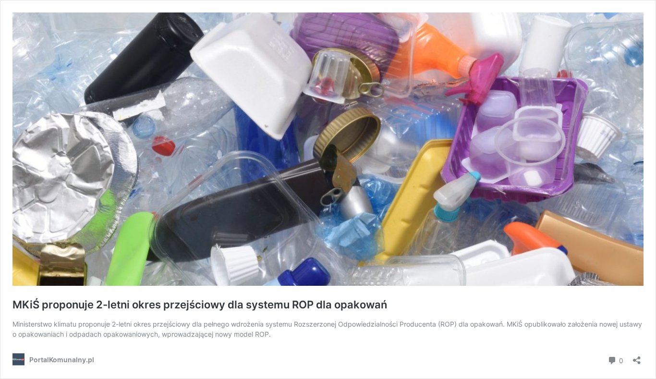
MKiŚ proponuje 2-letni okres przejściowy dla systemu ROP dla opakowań (199, 304)
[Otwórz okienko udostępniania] (637, 357)
